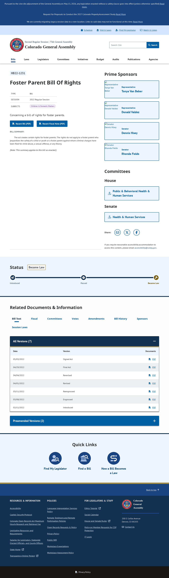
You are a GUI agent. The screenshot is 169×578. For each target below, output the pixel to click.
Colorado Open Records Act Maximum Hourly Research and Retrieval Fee (27, 522)
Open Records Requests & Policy (62, 527)
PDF (154, 359)
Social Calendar (91, 514)
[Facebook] (136, 232)
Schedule (88, 30)
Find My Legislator (127, 30)
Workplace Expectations (58, 546)
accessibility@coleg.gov (145, 247)
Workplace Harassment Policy (60, 552)
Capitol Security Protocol (21, 514)
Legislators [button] (43, 59)
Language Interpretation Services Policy (62, 510)
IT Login (88, 536)
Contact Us (130, 527)
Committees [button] (63, 59)
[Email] (117, 232)
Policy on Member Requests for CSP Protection (100, 529)
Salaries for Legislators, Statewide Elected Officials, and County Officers (26, 541)
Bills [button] (13, 59)
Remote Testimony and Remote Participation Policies (61, 519)
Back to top (151, 490)
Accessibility (15, 508)
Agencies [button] (153, 59)
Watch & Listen (150, 30)
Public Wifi (52, 540)
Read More (121, 14)
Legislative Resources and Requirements (21, 532)
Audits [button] (115, 59)
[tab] (16, 319)
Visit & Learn (105, 30)
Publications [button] (134, 59)
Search (154, 45)
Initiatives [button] (83, 59)
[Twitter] (127, 232)
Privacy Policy (53, 533)
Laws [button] (26, 59)
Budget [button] (100, 59)
